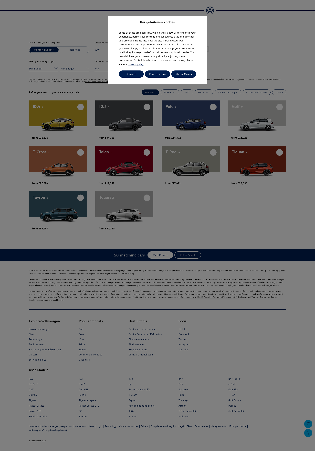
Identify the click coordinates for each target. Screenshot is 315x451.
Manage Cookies (184, 74)
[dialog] (157, 225)
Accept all (131, 74)
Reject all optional (157, 74)
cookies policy (136, 64)
